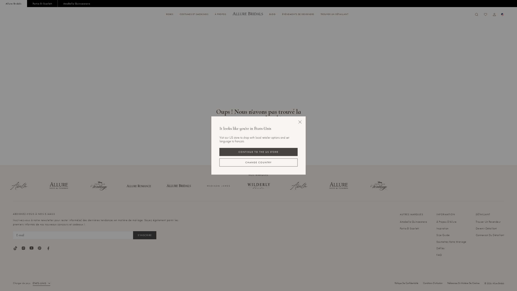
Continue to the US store (258, 152)
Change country (258, 162)
